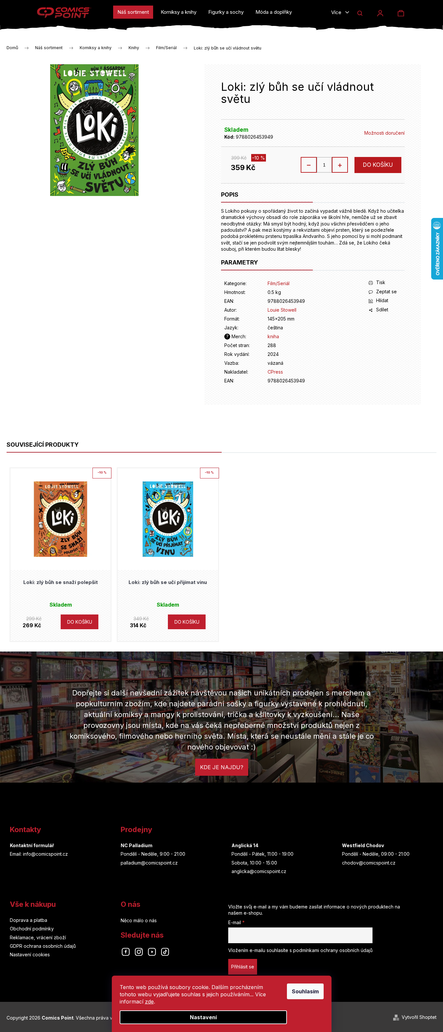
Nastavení (203, 1017)
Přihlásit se (242, 966)
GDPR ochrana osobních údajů (43, 946)
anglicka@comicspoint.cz (259, 871)
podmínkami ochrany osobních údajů (333, 950)
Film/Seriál (279, 283)
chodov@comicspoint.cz (368, 863)
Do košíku (378, 165)
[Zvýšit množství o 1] (340, 165)
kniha (273, 336)
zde (149, 1001)
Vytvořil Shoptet (419, 1017)
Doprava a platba (28, 920)
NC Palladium (136, 845)
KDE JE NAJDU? (221, 767)
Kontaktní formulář (32, 845)
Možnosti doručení (384, 133)
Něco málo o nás (139, 920)
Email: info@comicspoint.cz (39, 854)
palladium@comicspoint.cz (149, 863)
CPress (275, 372)
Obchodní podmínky (32, 928)
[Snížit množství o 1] (309, 165)
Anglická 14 (245, 845)
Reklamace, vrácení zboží (38, 937)
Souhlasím (305, 991)
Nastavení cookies (30, 954)
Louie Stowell (282, 310)
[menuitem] (133, 12)
